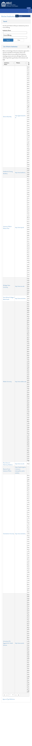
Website (18, 63)
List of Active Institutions (10, 47)
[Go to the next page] (16, 694)
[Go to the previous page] (7, 694)
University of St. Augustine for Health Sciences (8, 643)
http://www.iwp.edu (19, 227)
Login (28, 8)
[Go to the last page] (18, 694)
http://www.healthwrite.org (21, 172)
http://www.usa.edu (19, 643)
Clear (19, 40)
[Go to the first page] (4, 694)
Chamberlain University (8, 534)
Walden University (7, 381)
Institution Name (6, 63)
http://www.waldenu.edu (20, 381)
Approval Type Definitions (9, 699)
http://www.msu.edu (19, 286)
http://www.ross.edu (19, 464)
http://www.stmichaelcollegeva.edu (23, 298)
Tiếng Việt (4, 13)
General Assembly (7, 116)
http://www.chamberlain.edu (21, 534)
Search (5, 21)
